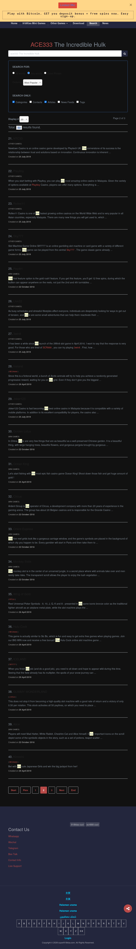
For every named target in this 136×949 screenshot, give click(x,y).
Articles (51, 102)
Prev (25, 790)
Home (14, 23)
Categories (21, 102)
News (105, 23)
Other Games (58, 23)
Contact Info (14, 860)
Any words (36, 73)
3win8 (17, 333)
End (73, 790)
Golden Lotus (22, 431)
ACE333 (42, 44)
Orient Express (23, 529)
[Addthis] (128, 908)
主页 (68, 892)
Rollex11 (19, 203)
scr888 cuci (93, 824)
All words (20, 73)
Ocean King (21, 464)
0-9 (81, 931)
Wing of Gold (22, 594)
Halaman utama (68, 904)
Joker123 (19, 398)
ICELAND (19, 659)
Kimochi (18, 756)
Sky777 (18, 236)
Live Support (15, 866)
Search (93, 23)
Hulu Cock (20, 626)
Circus (17, 496)
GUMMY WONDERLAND (30, 691)
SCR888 (47, 347)
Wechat (12, 842)
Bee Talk (12, 854)
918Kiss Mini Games (34, 23)
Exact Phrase (54, 73)
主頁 (68, 898)
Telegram (13, 848)
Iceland (18, 366)
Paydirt (18, 268)
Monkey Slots (22, 561)
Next (61, 790)
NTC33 (18, 138)
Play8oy (18, 171)
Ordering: (17, 82)
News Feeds (67, 102)
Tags (82, 102)
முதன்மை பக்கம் (68, 916)
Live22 (17, 301)
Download (78, 23)
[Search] (125, 53)
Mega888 (13, 371)
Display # (13, 119)
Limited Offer (67, 5)
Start (13, 790)
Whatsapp (13, 836)
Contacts (37, 102)
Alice (16, 724)
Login (68, 938)
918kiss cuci (77, 824)
